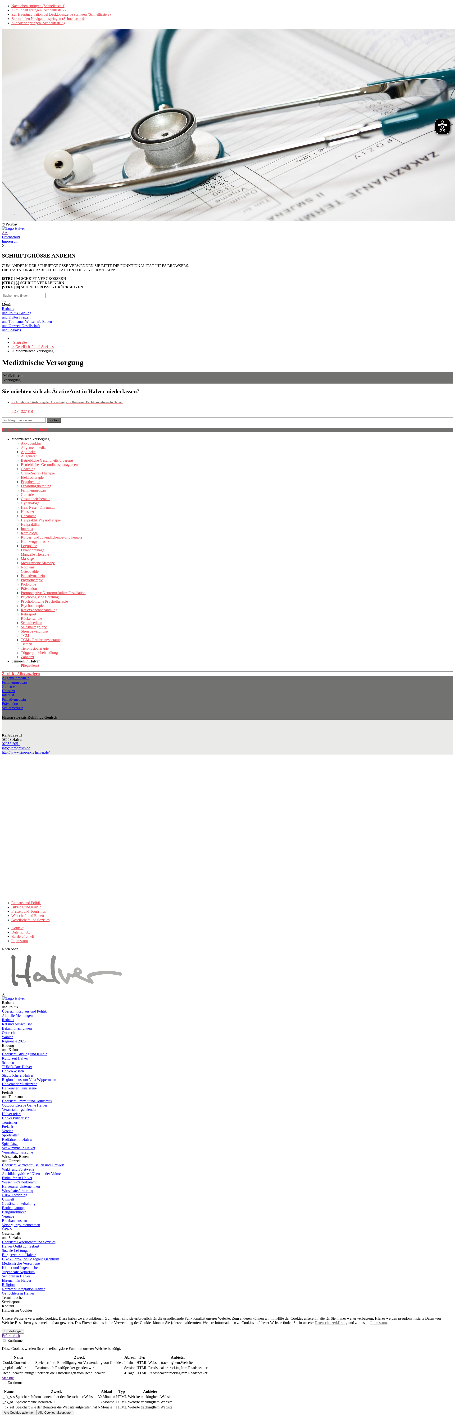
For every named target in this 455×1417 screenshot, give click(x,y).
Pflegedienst (30, 665)
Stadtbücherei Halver (17, 1075)
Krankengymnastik (35, 542)
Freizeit (7, 1127)
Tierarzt (26, 644)
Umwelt (8, 1199)
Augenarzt (28, 456)
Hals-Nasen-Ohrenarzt (38, 507)
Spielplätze (10, 1144)
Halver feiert (11, 1114)
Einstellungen (13, 1331)
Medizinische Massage (38, 563)
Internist (27, 529)
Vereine (7, 1131)
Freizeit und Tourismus (28, 911)
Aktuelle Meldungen (17, 1015)
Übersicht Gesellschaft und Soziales (28, 1242)
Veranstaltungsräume (17, 1152)
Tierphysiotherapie (35, 648)
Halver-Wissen (13, 1071)
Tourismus (10, 1122)
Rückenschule (31, 618)
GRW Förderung (14, 1195)
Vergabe (8, 1216)
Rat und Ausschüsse (17, 1024)
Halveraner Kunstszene (19, 1088)
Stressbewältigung (34, 631)
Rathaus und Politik (26, 903)
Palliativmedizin (33, 576)
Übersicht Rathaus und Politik (24, 1011)
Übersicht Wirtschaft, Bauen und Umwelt (33, 1165)
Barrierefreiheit (22, 936)
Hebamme (28, 516)
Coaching (28, 469)
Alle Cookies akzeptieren (55, 1412)
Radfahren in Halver (17, 1139)
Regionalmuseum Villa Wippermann (29, 1080)
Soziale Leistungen (16, 1250)
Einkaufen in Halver (17, 1178)
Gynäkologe (30, 503)
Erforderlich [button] (11, 1336)
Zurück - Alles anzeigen (21, 674)
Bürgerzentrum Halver (19, 1255)
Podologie (28, 584)
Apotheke (28, 452)
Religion (8, 1285)
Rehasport (28, 614)
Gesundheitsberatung (36, 499)
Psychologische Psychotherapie (44, 601)
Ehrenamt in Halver (16, 1280)
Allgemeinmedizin (34, 448)
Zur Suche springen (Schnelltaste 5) (38, 23)
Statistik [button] (8, 1378)
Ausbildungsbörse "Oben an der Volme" (32, 1174)
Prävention (29, 589)
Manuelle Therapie (35, 554)
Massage (27, 559)
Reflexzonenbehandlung (39, 610)
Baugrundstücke (14, 1212)
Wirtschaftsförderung (17, 1191)
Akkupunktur (31, 443)
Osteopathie (30, 571)
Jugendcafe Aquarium (18, 1272)
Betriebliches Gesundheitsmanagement (50, 465)
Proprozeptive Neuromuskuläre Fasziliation (53, 593)
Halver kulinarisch (15, 1118)
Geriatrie (27, 495)
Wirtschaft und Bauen (27, 916)
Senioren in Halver (16, 1276)
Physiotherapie (32, 580)
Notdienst (28, 567)
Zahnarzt (27, 657)
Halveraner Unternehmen (21, 1186)
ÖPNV (7, 1229)
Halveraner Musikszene (19, 1084)
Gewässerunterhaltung (18, 1203)
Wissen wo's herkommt (19, 1182)
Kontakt (17, 928)
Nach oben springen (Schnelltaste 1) (38, 6)
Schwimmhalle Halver (18, 1148)
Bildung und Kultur (26, 907)
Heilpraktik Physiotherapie (41, 520)
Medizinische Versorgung (21, 1263)
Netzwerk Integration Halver (23, 1289)
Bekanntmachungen (17, 1028)
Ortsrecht (9, 1033)
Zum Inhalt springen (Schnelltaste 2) (38, 10)
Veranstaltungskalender (19, 1109)
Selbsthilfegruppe (34, 627)
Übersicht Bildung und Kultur (24, 1054)
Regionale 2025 (14, 1041)
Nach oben (10, 949)
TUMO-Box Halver (17, 1067)
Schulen (8, 1062)
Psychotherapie (32, 606)
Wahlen (7, 1037)
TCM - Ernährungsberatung (42, 640)
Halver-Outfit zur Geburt (20, 1246)
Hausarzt (27, 512)
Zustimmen (15, 1340)
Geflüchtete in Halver (18, 1293)
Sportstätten (10, 1135)
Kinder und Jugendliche (20, 1268)
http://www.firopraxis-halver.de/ (26, 752)
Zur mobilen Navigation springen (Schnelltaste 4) (48, 19)
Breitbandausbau (14, 1221)
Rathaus (8, 1020)
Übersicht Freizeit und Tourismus (27, 1101)
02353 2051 (11, 744)
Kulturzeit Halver (15, 1058)
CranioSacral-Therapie (38, 473)
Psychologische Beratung (40, 597)
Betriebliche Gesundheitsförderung (47, 460)
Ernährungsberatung (36, 486)
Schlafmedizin (31, 623)
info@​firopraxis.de (16, 748)
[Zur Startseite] (227, 228)
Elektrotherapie (32, 477)
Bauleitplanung (13, 1208)
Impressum (10, 241)
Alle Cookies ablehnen (19, 1412)
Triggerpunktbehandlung (39, 653)
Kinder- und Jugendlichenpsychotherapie (51, 537)
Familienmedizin (33, 490)
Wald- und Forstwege (18, 1169)
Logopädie (29, 546)
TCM (25, 635)
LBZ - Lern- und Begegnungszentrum (30, 1259)
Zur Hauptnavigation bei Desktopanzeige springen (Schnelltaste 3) (61, 14)
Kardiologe (29, 533)
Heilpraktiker (31, 524)
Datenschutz (11, 237)
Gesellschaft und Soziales (30, 920)
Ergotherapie (30, 482)
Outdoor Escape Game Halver (24, 1105)
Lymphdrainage (32, 550)
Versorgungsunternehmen (21, 1225)
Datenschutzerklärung (331, 1323)
